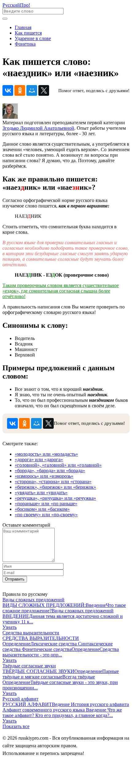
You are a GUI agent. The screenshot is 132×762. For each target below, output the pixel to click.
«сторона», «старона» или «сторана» (53, 481)
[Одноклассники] (19, 90)
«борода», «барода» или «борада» (50, 470)
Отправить (15, 579)
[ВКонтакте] (7, 90)
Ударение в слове (33, 38)
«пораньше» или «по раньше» (46, 503)
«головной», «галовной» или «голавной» (58, 465)
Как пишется (28, 32)
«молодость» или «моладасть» (46, 454)
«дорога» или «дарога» (39, 459)
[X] (43, 90)
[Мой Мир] (31, 90)
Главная (23, 27)
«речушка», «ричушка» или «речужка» (55, 498)
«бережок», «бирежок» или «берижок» (55, 487)
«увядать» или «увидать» (41, 492)
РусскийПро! (16, 5)
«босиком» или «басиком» (42, 509)
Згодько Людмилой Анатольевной (38, 128)
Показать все (15, 726)
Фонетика (25, 44)
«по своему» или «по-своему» (46, 514)
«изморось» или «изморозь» (44, 476)
